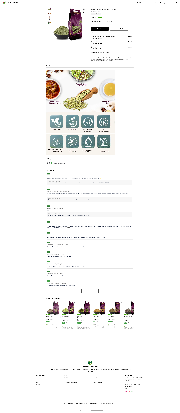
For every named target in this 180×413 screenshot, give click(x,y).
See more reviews (90, 291)
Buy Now (99, 29)
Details (130, 36)
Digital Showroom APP (97, 410)
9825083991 (130, 386)
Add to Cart (119, 29)
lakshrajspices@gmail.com (133, 384)
